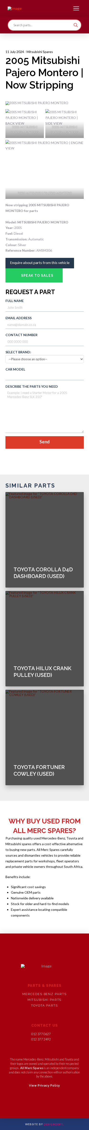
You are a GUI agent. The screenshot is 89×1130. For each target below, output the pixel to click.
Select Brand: (18, 352)
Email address (18, 318)
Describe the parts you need (31, 386)
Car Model (15, 369)
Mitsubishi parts (45, 1000)
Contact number (21, 335)
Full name (14, 301)
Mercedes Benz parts (44, 994)
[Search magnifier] (75, 25)
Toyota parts (44, 1005)
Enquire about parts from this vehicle (40, 262)
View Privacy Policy (44, 1085)
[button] (76, 8)
